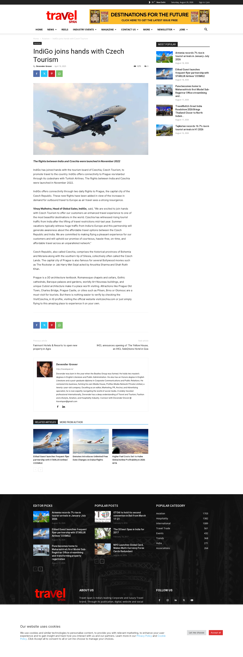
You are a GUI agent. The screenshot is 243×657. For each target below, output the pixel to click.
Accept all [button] (216, 632)
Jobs (182, 29)
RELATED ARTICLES (45, 422)
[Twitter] (44, 73)
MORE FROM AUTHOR (71, 422)
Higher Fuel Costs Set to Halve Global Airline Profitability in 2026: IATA (128, 459)
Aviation (45, 38)
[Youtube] (192, 600)
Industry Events (83, 29)
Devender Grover (44, 66)
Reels (64, 29)
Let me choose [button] (196, 632)
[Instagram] (167, 600)
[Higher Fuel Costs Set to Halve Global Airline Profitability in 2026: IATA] (130, 441)
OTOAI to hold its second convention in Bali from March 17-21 (129, 515)
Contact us (128, 29)
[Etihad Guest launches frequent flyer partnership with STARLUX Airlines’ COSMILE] (51, 441)
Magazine (107, 29)
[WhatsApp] (59, 73)
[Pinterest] (51, 73)
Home (39, 29)
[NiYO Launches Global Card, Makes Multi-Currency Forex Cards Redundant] (103, 549)
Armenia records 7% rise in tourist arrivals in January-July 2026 (192, 56)
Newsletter (164, 29)
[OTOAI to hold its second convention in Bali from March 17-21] (103, 516)
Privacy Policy (144, 635)
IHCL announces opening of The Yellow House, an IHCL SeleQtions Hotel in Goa (122, 347)
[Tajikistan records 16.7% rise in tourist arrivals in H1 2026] (164, 130)
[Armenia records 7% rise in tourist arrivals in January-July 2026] (164, 57)
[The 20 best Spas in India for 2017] (103, 533)
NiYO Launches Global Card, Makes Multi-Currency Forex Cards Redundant (128, 548)
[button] (206, 29)
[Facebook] (36, 73)
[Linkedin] (65, 407)
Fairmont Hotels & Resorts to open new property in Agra (55, 347)
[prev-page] (35, 470)
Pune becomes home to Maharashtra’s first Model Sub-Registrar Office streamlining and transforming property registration (69, 552)
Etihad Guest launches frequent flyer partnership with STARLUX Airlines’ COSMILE (51, 459)
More (146, 29)
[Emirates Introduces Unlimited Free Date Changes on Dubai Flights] (91, 441)
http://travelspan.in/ (64, 369)
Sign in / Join (204, 2)
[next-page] (41, 470)
